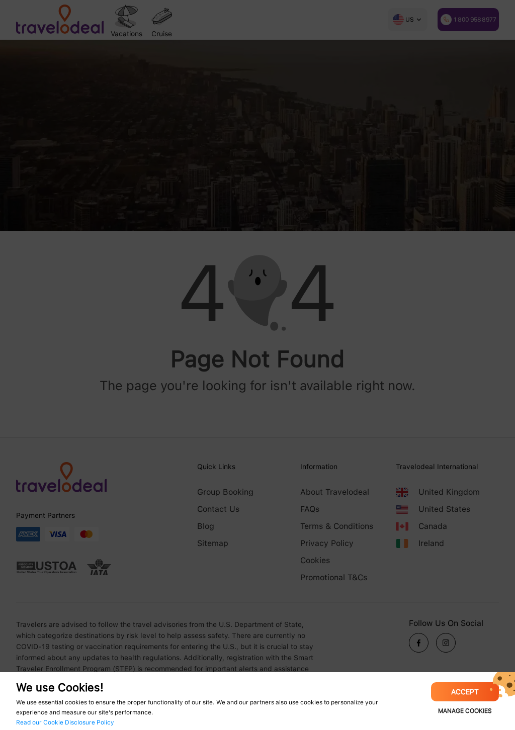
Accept (465, 692)
